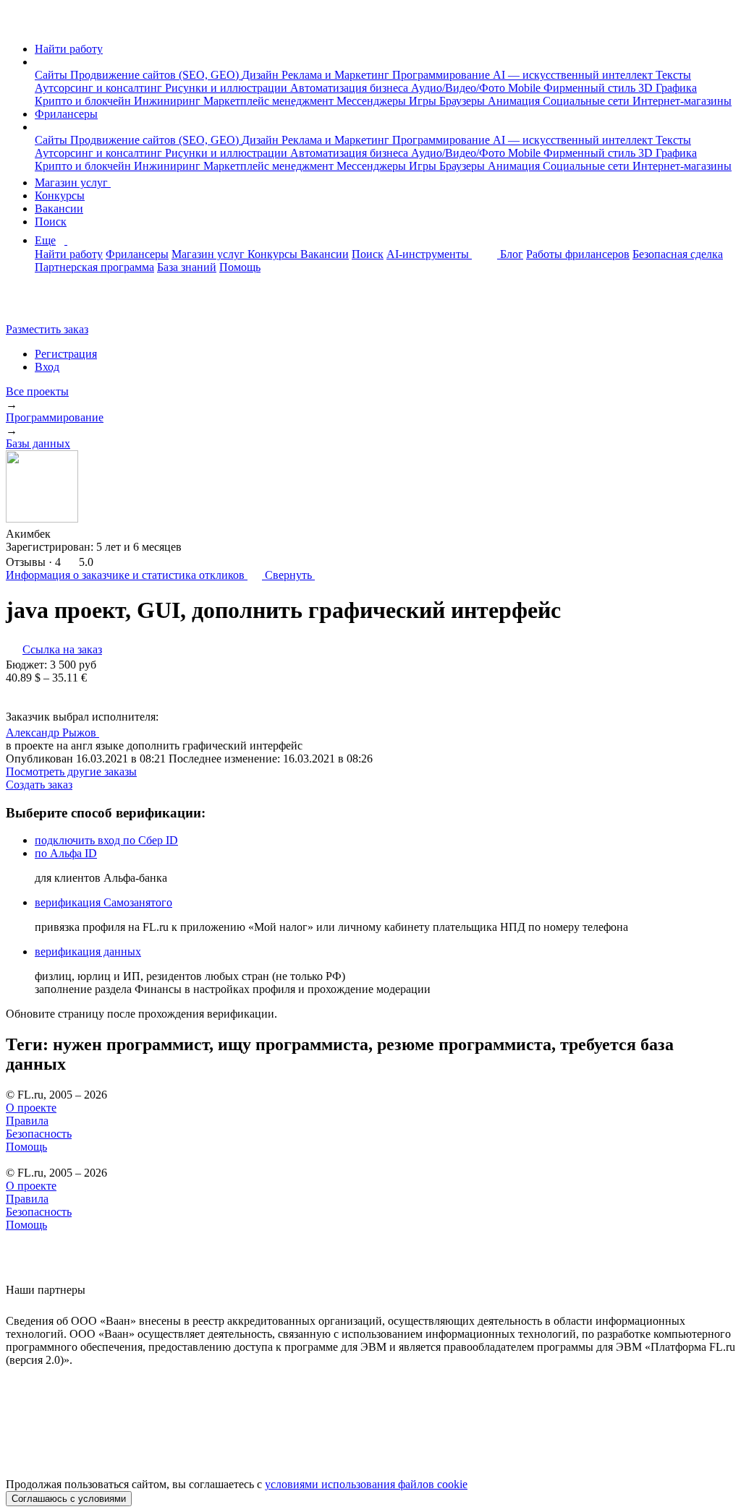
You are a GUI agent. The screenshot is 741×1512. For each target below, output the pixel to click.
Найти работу (69, 49)
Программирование (442, 75)
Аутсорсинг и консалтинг (100, 88)
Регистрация (66, 354)
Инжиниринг (168, 101)
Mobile (525, 88)
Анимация (515, 101)
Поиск (51, 221)
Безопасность (39, 1133)
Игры (424, 101)
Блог (511, 254)
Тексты (673, 75)
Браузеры (463, 101)
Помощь (240, 267)
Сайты (52, 75)
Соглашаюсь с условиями (69, 1498)
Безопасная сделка (677, 254)
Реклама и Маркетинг (336, 75)
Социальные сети (587, 101)
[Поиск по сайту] (46, 304)
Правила (27, 1120)
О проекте (31, 1107)
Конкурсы (60, 195)
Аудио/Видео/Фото (459, 88)
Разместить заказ (47, 329)
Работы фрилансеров (578, 254)
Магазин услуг (73, 182)
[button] (39, 62)
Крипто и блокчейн (84, 101)
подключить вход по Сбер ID (106, 840)
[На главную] (19, 24)
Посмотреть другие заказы (71, 771)
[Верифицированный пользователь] (113, 731)
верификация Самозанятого (103, 902)
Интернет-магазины (682, 101)
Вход (47, 367)
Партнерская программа (94, 267)
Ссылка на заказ (62, 649)
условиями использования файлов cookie (366, 1484)
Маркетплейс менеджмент (269, 101)
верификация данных (88, 951)
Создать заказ (39, 784)
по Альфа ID (66, 853)
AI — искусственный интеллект (574, 75)
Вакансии (59, 208)
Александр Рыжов (52, 732)
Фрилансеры (66, 114)
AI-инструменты (429, 254)
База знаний (186, 267)
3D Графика (667, 88)
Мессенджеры (372, 101)
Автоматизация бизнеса (350, 88)
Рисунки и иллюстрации (227, 88)
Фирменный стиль (590, 88)
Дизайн (261, 75)
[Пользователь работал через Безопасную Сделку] (64, 534)
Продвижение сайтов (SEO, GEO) (156, 75)
